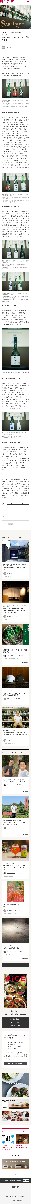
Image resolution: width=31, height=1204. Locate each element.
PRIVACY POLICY (21, 1196)
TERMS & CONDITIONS (10, 1196)
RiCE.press (9, 47)
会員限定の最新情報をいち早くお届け (16, 1180)
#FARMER (19, 831)
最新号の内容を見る (15, 1019)
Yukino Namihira (11, 828)
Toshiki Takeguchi (11, 655)
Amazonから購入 (15, 1022)
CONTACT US (9, 1194)
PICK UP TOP (25, 1131)
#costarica (20, 788)
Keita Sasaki (10, 784)
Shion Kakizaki (10, 951)
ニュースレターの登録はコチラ (15, 1063)
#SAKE (10, 524)
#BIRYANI (11, 876)
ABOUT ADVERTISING (21, 1192)
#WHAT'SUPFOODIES (10, 913)
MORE (14, 965)
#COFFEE (13, 788)
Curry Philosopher (11, 873)
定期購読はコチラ (15, 1026)
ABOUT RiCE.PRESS (9, 1192)
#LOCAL (10, 576)
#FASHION (11, 702)
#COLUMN (6, 658)
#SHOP (16, 743)
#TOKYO (6, 743)
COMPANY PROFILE (19, 1194)
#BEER (5, 876)
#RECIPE (13, 658)
